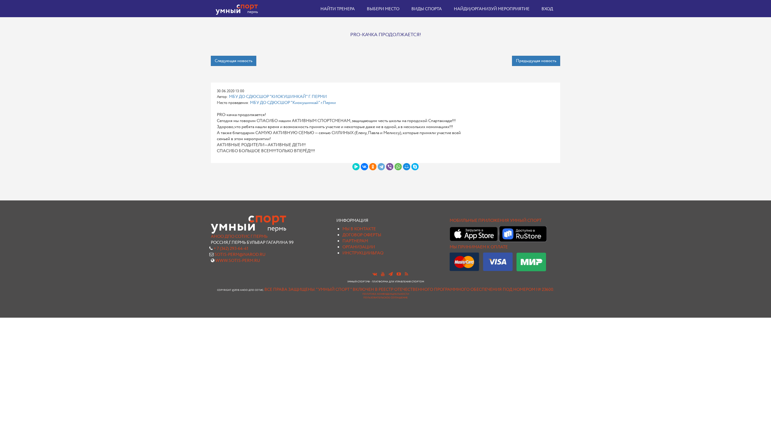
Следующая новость (233, 61)
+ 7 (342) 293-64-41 (231, 249)
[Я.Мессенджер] (356, 166)
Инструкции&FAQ (362, 253)
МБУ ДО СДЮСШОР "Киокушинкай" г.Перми (293, 103)
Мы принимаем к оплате (479, 247)
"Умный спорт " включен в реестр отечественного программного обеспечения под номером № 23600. (435, 290)
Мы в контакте (359, 229)
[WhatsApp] (398, 166)
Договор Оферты (361, 235)
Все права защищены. (289, 290)
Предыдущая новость (536, 61)
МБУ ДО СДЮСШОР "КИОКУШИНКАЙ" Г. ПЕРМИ (278, 97)
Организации (358, 247)
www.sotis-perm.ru (237, 261)
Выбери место (383, 9)
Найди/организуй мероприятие (491, 9)
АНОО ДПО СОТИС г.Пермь (239, 237)
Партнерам (355, 241)
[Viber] (389, 166)
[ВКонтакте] (364, 166)
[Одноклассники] (372, 166)
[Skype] (415, 166)
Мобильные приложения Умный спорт (496, 221)
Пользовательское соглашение (385, 298)
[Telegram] (381, 166)
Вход (547, 9)
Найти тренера (337, 9)
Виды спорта (426, 9)
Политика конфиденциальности (385, 294)
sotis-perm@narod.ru (240, 255)
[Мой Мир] (406, 166)
